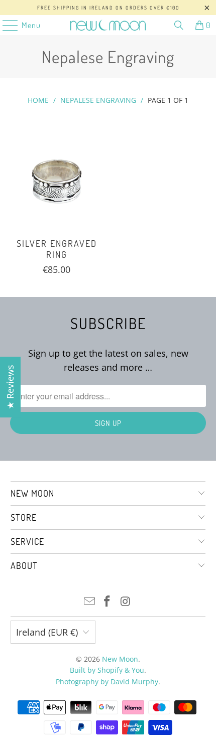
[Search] (178, 25)
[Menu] (5, 25)
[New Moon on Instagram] (125, 601)
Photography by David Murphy (107, 681)
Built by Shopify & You (107, 670)
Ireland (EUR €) (47, 632)
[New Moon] (108, 25)
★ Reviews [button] (10, 387)
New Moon (120, 659)
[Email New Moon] (89, 601)
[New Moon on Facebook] (107, 601)
